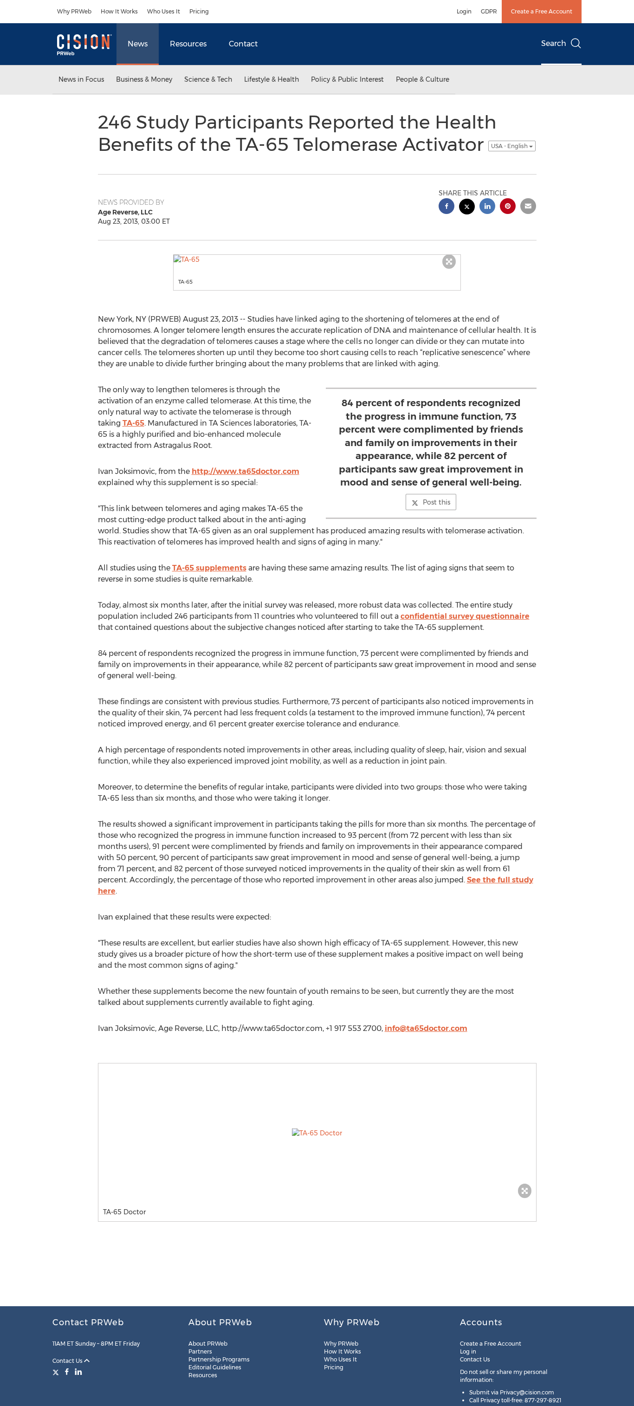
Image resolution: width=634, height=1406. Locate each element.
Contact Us (68, 1360)
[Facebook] (67, 1371)
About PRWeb (207, 1343)
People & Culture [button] (422, 79)
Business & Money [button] (144, 79)
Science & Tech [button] (208, 79)
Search (553, 43)
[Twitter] (56, 1371)
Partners (200, 1351)
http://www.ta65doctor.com (245, 471)
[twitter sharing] (467, 208)
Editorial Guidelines (214, 1367)
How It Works (119, 11)
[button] (317, 259)
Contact (243, 43)
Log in (468, 1351)
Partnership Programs (219, 1359)
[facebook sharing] (446, 207)
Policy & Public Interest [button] (347, 79)
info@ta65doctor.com (426, 1028)
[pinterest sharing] (508, 207)
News (138, 43)
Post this (436, 502)
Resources (188, 43)
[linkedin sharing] (487, 207)
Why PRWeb (74, 11)
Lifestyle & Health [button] (271, 79)
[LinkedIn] (78, 1371)
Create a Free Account (541, 11)
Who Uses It (163, 11)
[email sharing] (528, 207)
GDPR (489, 11)
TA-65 (133, 423)
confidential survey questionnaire (465, 616)
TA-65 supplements (209, 568)
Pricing (199, 11)
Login (464, 11)
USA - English (510, 146)
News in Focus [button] (81, 79)
